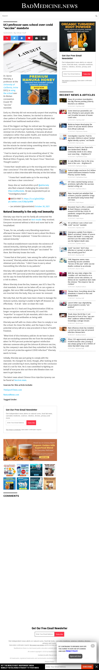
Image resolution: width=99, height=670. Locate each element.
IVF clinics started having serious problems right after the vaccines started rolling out (81, 184)
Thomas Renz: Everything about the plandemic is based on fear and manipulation (81, 293)
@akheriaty (44, 185)
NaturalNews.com (11, 395)
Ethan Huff (21, 33)
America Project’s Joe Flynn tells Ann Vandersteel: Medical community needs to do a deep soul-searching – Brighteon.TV (80, 150)
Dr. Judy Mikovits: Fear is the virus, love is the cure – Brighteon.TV (81, 162)
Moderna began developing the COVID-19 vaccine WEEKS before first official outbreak (80, 126)
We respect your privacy (37, 645)
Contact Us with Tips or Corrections (49, 655)
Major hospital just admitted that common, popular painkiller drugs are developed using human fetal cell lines (81, 196)
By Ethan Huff (80, 106)
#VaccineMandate (16, 191)
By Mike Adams (81, 243)
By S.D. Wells (80, 269)
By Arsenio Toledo (82, 131)
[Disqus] (30, 529)
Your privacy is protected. (13, 429)
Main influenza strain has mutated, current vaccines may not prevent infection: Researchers (81, 330)
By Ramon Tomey (82, 166)
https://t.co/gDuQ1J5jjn (34, 199)
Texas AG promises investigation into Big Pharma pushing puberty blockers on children (80, 101)
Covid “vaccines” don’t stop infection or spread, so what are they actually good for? (80, 250)
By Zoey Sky (80, 143)
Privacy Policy (49, 662)
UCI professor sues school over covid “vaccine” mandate (80, 224)
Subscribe (87, 667)
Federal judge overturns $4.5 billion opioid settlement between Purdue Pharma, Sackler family (82, 172)
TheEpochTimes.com (12, 390)
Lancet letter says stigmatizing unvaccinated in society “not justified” (79, 305)
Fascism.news (20, 380)
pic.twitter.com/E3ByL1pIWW (20, 201)
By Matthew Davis (82, 156)
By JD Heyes (80, 202)
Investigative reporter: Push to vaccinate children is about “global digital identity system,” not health (81, 138)
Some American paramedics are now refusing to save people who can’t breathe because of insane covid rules (81, 114)
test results (36, 219)
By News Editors (81, 189)
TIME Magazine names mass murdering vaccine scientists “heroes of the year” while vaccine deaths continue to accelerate (81, 263)
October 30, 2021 (42, 206)
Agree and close (75, 656)
